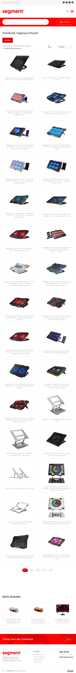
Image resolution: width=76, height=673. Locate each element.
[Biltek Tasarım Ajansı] (70, 671)
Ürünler (10, 46)
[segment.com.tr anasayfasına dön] (13, 11)
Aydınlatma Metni (39, 659)
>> (51, 570)
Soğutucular (27, 46)
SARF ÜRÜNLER (18, 46)
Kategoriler (65, 22)
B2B (67, 11)
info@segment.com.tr (66, 657)
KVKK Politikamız (39, 654)
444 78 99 (64, 652)
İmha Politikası (38, 662)
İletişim (68, 639)
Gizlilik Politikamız (39, 657)
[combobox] (65, 47)
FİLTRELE (7, 40)
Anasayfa (4, 46)
